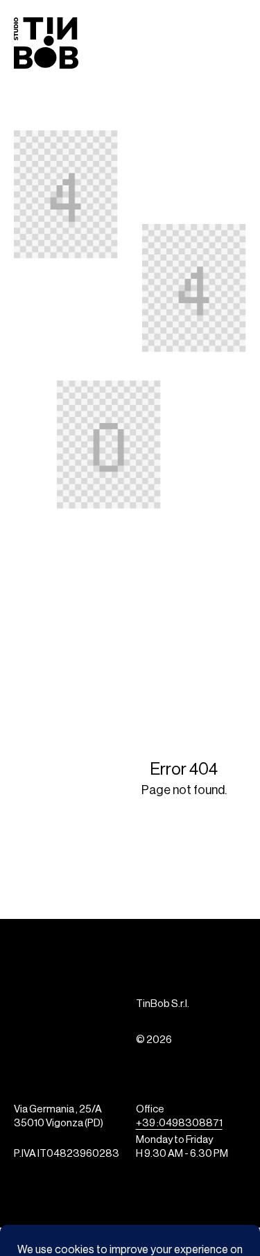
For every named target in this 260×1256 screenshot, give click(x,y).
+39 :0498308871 (179, 1124)
